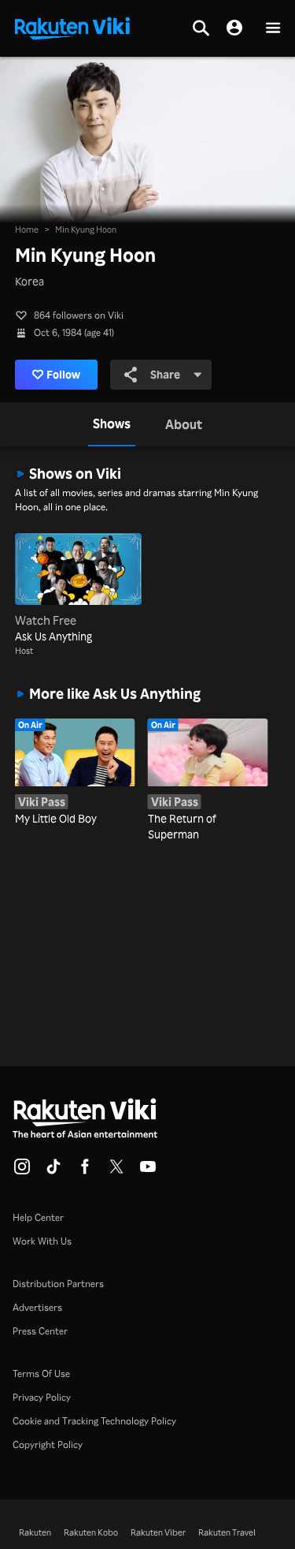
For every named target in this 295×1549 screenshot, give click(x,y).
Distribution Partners (58, 1284)
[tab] (111, 424)
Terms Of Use (41, 1373)
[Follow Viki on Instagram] (22, 1171)
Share (165, 374)
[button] (273, 28)
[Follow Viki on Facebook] (85, 1171)
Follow (63, 374)
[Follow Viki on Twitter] (116, 1171)
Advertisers (37, 1307)
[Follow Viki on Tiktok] (53, 1171)
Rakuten (35, 1532)
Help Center (38, 1217)
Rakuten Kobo (91, 1532)
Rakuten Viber (158, 1532)
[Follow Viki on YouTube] (147, 1171)
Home (27, 229)
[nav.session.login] (234, 28)
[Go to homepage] (72, 27)
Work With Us (42, 1241)
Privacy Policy (42, 1397)
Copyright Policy (48, 1444)
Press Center (40, 1331)
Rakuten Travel (227, 1532)
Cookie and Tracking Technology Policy (94, 1421)
